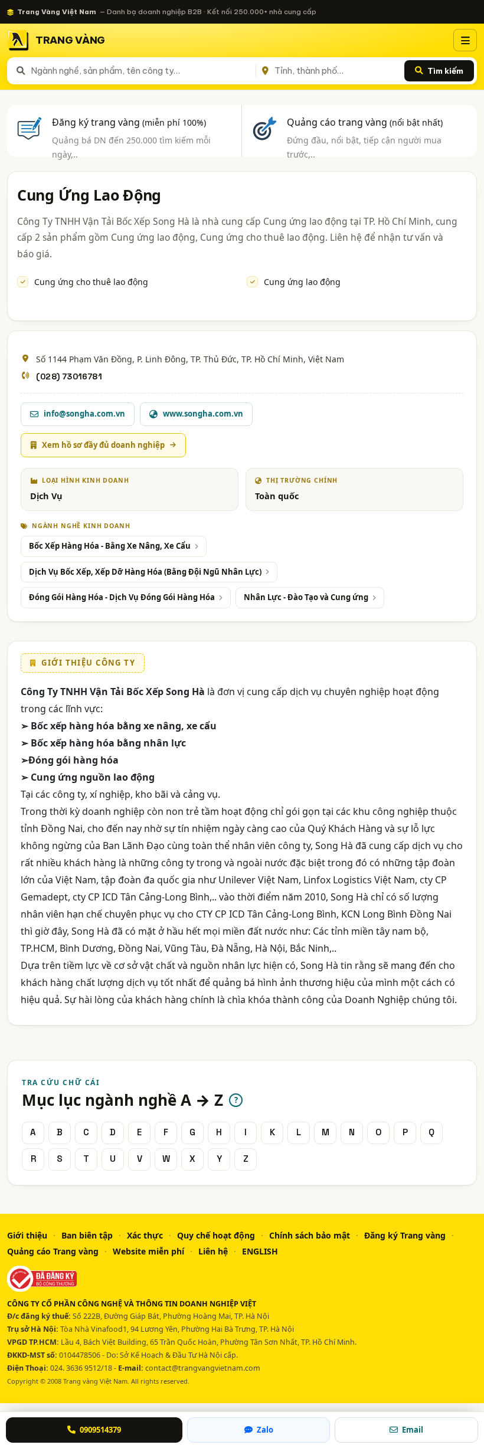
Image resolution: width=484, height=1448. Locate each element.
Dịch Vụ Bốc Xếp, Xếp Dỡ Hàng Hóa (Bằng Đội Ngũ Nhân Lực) (145, 571)
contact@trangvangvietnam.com (202, 1368)
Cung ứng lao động (302, 281)
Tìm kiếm (445, 70)
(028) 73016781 (69, 376)
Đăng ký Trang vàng (405, 1235)
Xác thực (145, 1235)
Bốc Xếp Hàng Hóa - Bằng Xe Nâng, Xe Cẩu (110, 545)
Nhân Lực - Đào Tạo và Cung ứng (306, 597)
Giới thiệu (27, 1235)
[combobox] (141, 70)
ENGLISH (260, 1251)
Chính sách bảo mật (309, 1235)
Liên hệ (213, 1251)
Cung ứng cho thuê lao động (91, 281)
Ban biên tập (87, 1235)
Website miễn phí (148, 1251)
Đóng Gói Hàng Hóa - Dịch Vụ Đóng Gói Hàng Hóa (122, 597)
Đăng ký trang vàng (129, 122)
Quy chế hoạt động (216, 1235)
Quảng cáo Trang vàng (53, 1251)
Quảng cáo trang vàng (365, 122)
